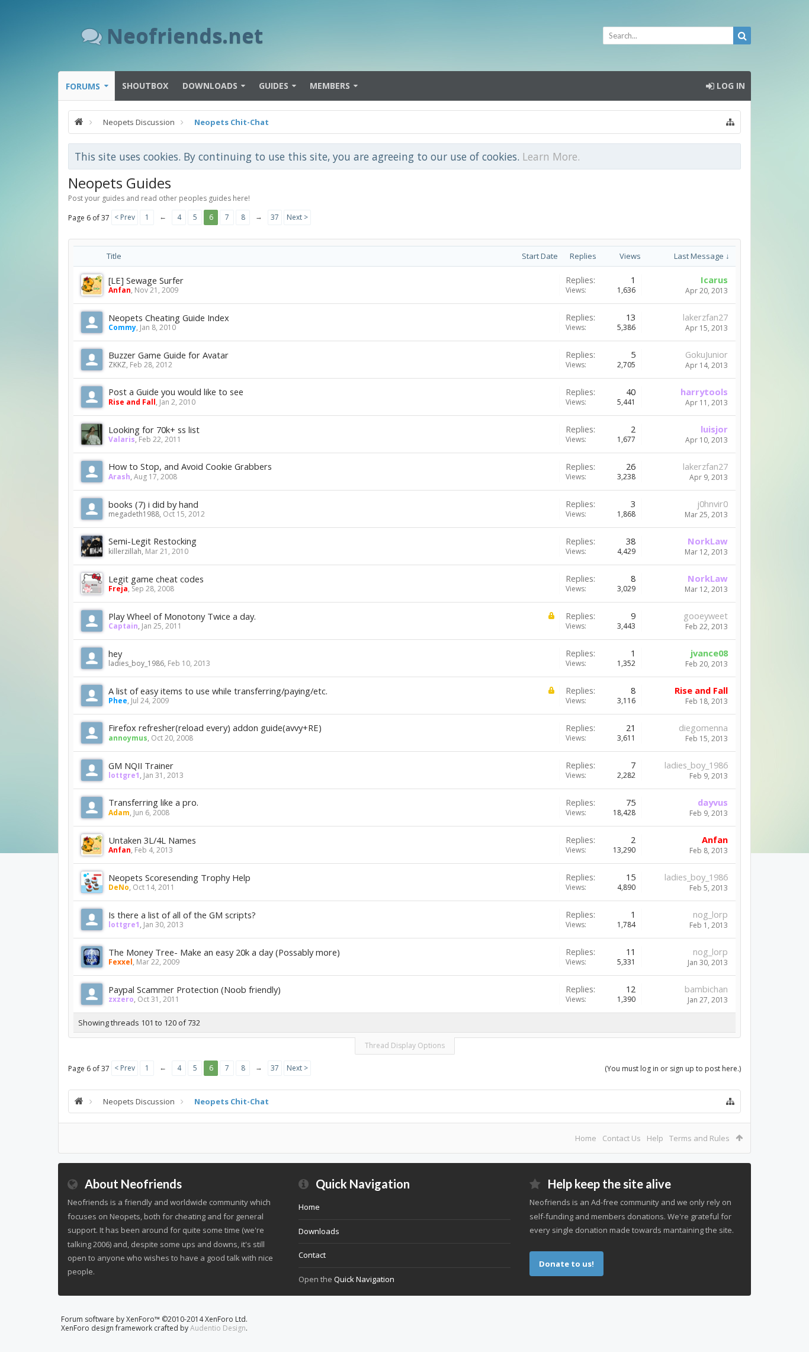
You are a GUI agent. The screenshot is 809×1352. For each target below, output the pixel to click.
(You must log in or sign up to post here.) (673, 1068)
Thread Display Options (405, 1045)
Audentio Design (218, 1328)
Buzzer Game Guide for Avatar (168, 355)
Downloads (209, 85)
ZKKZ (117, 365)
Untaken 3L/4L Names (152, 840)
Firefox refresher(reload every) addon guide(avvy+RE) (215, 727)
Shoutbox (145, 85)
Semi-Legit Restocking (152, 541)
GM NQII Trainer (141, 765)
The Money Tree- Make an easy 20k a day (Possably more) (224, 952)
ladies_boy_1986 (136, 663)
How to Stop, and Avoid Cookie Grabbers (190, 466)
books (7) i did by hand (153, 504)
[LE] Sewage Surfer (146, 280)
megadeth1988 (133, 514)
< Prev (124, 217)
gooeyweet (705, 615)
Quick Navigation (364, 1279)
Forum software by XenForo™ (154, 1319)
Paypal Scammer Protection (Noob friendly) (194, 989)
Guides (273, 85)
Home (585, 1138)
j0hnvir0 (712, 504)
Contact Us (621, 1138)
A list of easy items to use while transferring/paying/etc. (218, 691)
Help (655, 1138)
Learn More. (551, 156)
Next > (297, 217)
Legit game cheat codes (156, 579)
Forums (83, 86)
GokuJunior (706, 354)
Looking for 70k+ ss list (154, 429)
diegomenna (703, 727)
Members (330, 85)
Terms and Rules (699, 1138)
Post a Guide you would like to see (175, 392)
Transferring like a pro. (153, 802)
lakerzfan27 (705, 317)
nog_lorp (710, 914)
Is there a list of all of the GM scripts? (182, 915)
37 (275, 217)
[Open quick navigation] (730, 122)
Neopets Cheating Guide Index (168, 317)
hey (115, 653)
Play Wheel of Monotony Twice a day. (182, 616)
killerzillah (125, 551)
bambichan (706, 989)
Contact (312, 1255)
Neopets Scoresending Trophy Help (179, 877)
